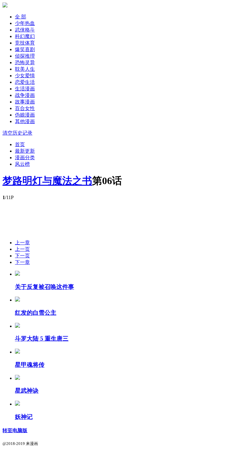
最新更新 (25, 151)
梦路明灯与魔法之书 (47, 180)
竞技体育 (25, 42)
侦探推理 (25, 56)
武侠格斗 (25, 29)
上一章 (22, 242)
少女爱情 (25, 75)
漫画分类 (25, 157)
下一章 (22, 262)
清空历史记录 (17, 133)
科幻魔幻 (25, 36)
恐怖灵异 (25, 62)
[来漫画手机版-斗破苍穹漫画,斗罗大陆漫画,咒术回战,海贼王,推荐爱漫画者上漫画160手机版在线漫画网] (4, 5)
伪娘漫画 (25, 114)
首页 (20, 144)
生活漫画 (25, 88)
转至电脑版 (14, 430)
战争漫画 (25, 95)
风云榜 (22, 164)
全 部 (20, 16)
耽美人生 (25, 69)
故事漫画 (25, 101)
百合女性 (25, 108)
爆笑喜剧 (25, 49)
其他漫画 (25, 121)
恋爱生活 (25, 82)
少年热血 (25, 23)
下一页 (22, 255)
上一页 (22, 249)
